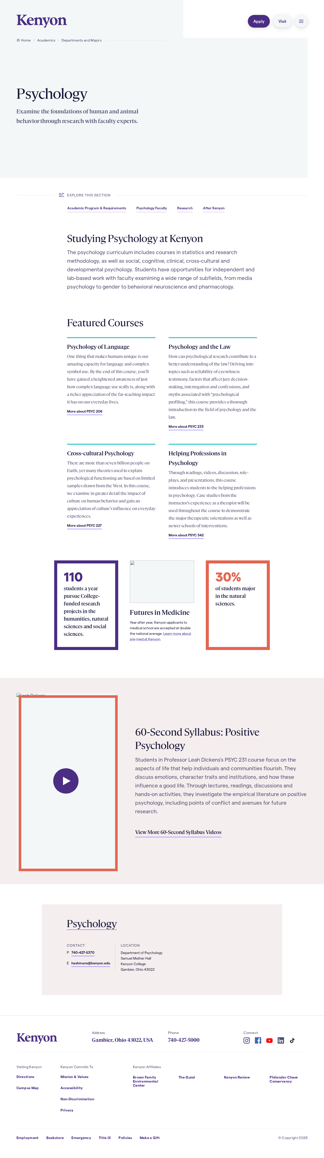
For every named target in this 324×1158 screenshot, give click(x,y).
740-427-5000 (183, 1040)
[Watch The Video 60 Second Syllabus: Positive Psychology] (65, 781)
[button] (301, 21)
